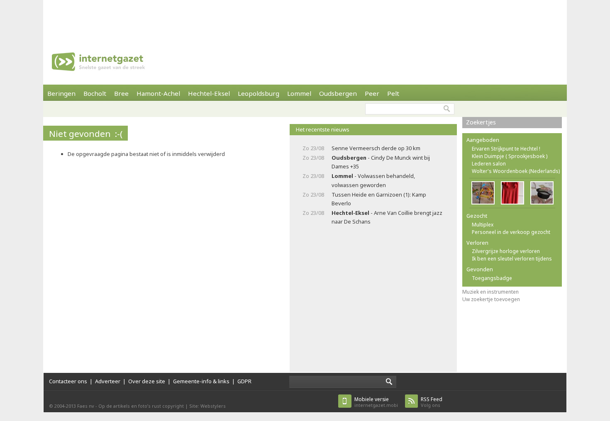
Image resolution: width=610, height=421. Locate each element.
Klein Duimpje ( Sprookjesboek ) (509, 156)
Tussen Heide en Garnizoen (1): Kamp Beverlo (379, 199)
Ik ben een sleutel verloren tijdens (512, 258)
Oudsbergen (338, 93)
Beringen (61, 93)
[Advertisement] (305, 18)
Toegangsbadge (492, 278)
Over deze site (146, 381)
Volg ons (431, 402)
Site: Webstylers (207, 406)
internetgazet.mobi (376, 402)
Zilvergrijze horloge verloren (506, 251)
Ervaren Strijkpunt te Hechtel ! (506, 148)
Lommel (299, 93)
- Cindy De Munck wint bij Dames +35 (381, 162)
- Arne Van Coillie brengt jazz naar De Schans (387, 217)
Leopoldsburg (258, 93)
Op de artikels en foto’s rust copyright (141, 406)
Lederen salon (489, 163)
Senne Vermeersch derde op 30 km (376, 148)
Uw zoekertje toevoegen (491, 299)
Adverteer (107, 381)
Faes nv (85, 406)
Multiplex (482, 224)
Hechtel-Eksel (209, 93)
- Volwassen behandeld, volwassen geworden (373, 180)
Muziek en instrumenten (490, 291)
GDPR (244, 381)
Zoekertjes (481, 122)
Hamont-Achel (158, 93)
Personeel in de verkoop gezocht (511, 232)
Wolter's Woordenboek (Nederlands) (516, 171)
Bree (121, 93)
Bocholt (94, 93)
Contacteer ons (68, 381)
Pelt (393, 93)
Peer (372, 93)
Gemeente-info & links (201, 381)
